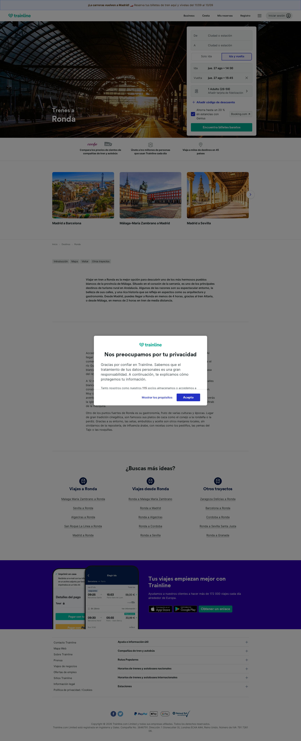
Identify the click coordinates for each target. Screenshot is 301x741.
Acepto (188, 397)
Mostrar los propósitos (157, 397)
